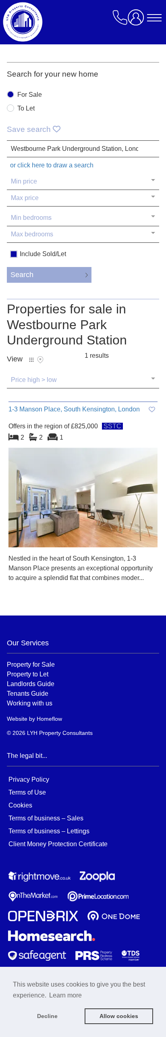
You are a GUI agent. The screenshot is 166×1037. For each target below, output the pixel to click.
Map (40, 359)
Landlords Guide (30, 683)
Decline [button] (47, 1016)
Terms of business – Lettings (48, 831)
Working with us (29, 703)
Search (21, 275)
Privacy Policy (28, 779)
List (31, 359)
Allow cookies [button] (119, 1016)
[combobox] (83, 148)
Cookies (20, 805)
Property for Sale (31, 664)
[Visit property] (83, 500)
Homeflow (49, 719)
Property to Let (27, 674)
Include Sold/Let (43, 254)
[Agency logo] (71, 22)
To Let (26, 108)
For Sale (29, 95)
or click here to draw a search (51, 165)
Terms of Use (27, 792)
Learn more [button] (65, 995)
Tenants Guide (27, 693)
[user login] (137, 20)
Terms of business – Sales (45, 818)
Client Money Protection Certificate (58, 844)
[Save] (152, 409)
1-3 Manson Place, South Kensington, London (74, 409)
